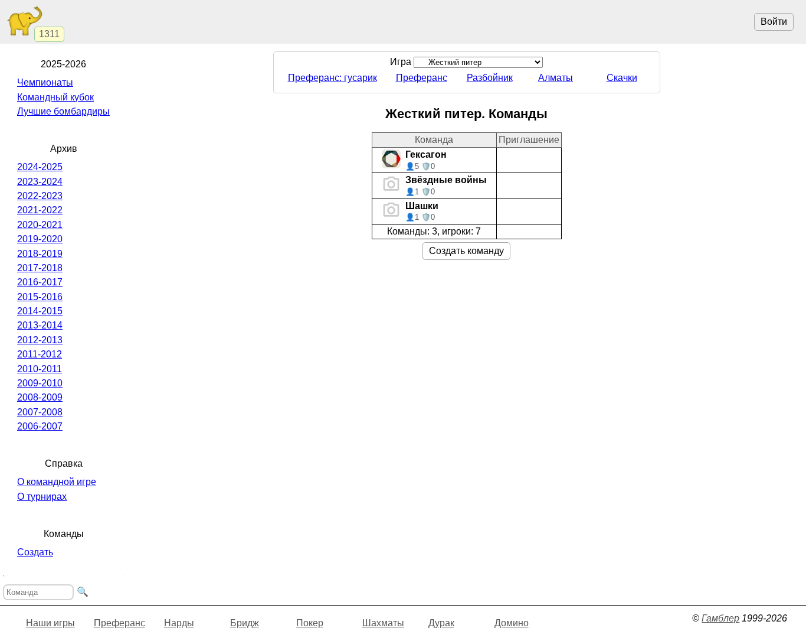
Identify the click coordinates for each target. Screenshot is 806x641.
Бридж (244, 623)
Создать (35, 552)
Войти (774, 22)
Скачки (622, 78)
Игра (402, 62)
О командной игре (56, 482)
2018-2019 (40, 254)
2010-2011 (39, 369)
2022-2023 (40, 196)
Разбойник (490, 78)
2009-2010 (40, 383)
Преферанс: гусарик (332, 78)
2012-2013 (40, 340)
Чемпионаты (45, 82)
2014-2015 (40, 311)
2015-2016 (40, 297)
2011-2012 (39, 354)
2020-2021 (40, 225)
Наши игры (50, 623)
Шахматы (383, 623)
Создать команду (466, 251)
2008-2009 (40, 397)
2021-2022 (40, 210)
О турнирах (42, 497)
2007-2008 (40, 412)
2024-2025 (40, 167)
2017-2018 (40, 268)
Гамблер (720, 618)
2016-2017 (40, 282)
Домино (511, 623)
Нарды (179, 623)
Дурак (441, 623)
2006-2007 (40, 426)
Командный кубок (55, 97)
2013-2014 (40, 325)
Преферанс (421, 78)
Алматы (555, 78)
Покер (309, 623)
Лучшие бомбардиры (63, 111)
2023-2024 (40, 182)
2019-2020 (40, 239)
